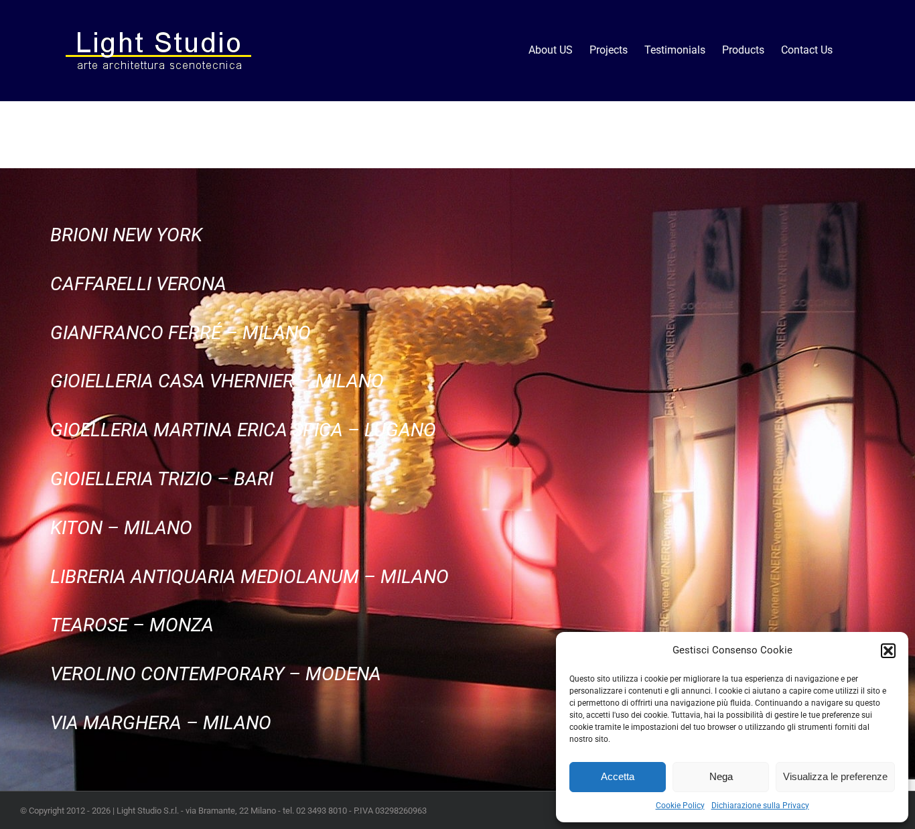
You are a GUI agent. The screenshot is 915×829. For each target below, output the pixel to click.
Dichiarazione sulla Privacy (760, 805)
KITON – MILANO (121, 528)
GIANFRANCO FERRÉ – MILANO (180, 333)
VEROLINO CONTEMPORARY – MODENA (215, 674)
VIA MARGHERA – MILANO (160, 723)
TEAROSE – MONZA (132, 625)
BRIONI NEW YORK (126, 235)
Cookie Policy (680, 805)
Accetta (617, 776)
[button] (888, 650)
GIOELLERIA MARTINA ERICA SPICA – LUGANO (243, 430)
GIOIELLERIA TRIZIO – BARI (161, 479)
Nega (721, 776)
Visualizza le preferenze (835, 776)
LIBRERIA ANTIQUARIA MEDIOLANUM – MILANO (249, 577)
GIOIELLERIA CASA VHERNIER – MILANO (217, 381)
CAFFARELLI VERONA (138, 284)
